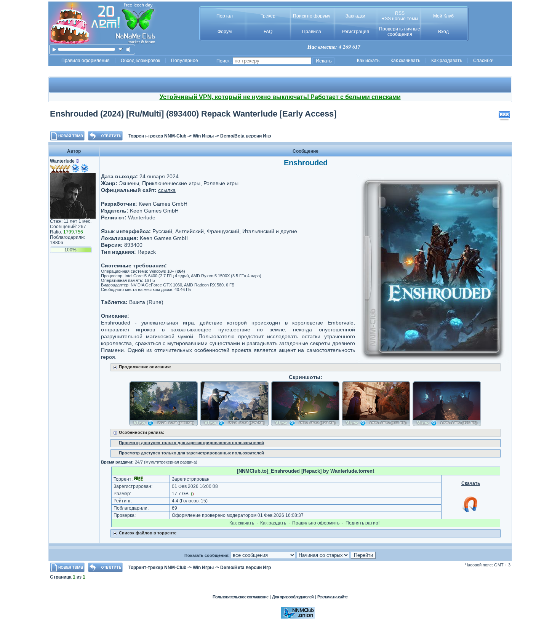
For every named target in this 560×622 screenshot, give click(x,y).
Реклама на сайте (332, 597)
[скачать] (120, 49)
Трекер (268, 16)
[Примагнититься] (470, 512)
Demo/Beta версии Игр (245, 136)
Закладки (355, 16)
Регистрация (355, 31)
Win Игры (203, 136)
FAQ (268, 31)
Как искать (368, 60)
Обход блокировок (140, 60)
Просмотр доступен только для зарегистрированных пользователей (191, 442)
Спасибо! (483, 60)
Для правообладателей (293, 597)
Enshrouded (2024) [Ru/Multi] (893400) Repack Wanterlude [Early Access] (193, 113)
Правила (311, 31)
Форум (225, 31)
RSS (400, 13)
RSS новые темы (399, 18)
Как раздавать (446, 60)
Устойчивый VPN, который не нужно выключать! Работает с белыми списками (280, 97)
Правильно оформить (315, 523)
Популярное (184, 60)
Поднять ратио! (362, 523)
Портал (224, 16)
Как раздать (273, 523)
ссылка (167, 190)
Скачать (470, 483)
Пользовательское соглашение (240, 597)
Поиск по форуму (311, 16)
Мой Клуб (443, 16)
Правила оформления (85, 60)
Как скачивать (405, 60)
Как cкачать (241, 523)
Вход (443, 31)
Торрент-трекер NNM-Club (157, 136)
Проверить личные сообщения (399, 31)
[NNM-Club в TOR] (298, 617)
